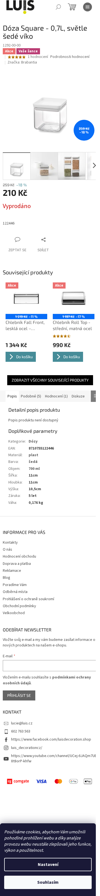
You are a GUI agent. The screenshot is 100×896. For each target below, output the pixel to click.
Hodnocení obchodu (19, 556)
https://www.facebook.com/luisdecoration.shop (51, 739)
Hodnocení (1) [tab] (56, 396)
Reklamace (12, 570)
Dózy (33, 441)
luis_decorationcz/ (26, 748)
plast (33, 455)
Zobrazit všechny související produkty (50, 380)
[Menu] (87, 7)
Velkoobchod (14, 613)
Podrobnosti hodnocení (69, 57)
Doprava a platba (17, 564)
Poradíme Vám (15, 585)
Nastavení (48, 864)
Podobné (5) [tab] (31, 396)
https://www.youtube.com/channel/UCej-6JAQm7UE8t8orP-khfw (54, 758)
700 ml (34, 469)
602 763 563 (20, 731)
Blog (6, 577)
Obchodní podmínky (19, 606)
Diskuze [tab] (78, 396)
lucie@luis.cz (21, 723)
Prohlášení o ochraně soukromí (28, 599)
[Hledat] (58, 7)
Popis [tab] (12, 396)
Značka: (22, 62)
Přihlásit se (19, 695)
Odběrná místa (15, 592)
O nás (7, 549)
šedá (33, 462)
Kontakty (10, 542)
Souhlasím (48, 882)
